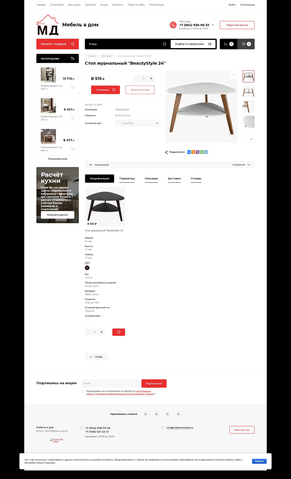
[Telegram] (206, 152)
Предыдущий (101, 164)
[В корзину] (72, 87)
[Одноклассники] (193, 152)
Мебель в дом (80, 24)
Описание (151, 178)
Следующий (238, 164)
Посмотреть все (57, 158)
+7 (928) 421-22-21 (97, 431)
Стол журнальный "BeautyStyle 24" (104, 230)
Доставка (174, 178)
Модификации (99, 178)
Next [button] (252, 139)
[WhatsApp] (202, 152)
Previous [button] (245, 139)
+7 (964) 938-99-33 (194, 25)
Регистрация (247, 4)
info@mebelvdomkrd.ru (180, 427)
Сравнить (234, 74)
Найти (165, 44)
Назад (98, 356)
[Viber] (197, 152)
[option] (201, 106)
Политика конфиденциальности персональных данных (124, 394)
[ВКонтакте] (189, 152)
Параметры (127, 178)
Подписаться (154, 383)
